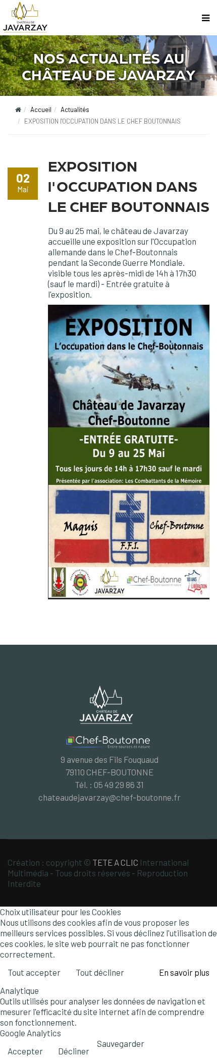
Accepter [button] (25, 1051)
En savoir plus (184, 972)
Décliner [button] (73, 1051)
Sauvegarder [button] (120, 1043)
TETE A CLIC (115, 862)
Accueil (40, 109)
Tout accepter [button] (34, 972)
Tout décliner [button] (100, 972)
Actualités (75, 109)
